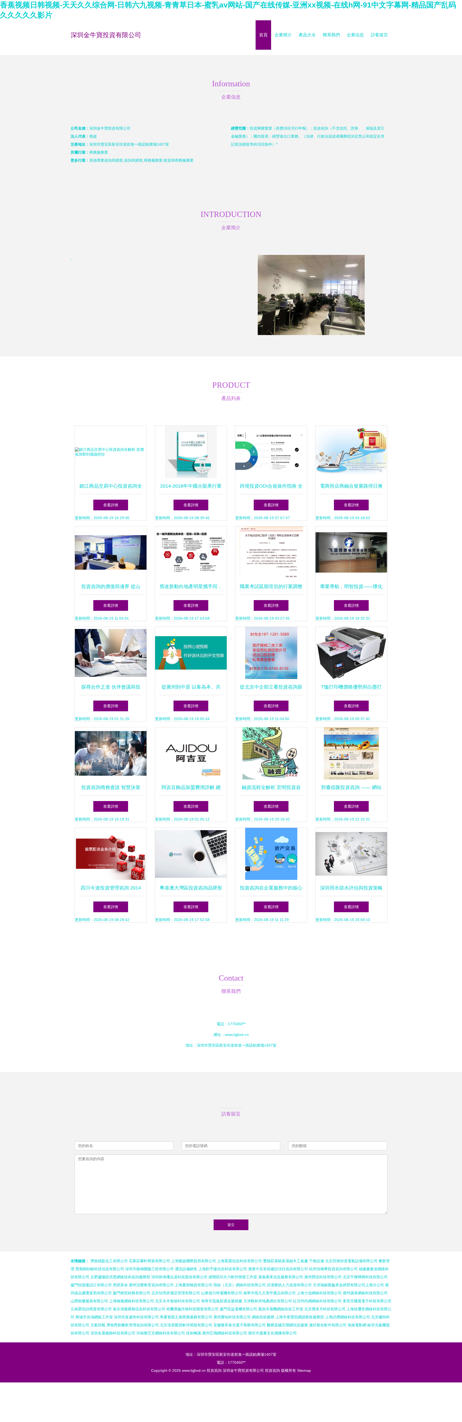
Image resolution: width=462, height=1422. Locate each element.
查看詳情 (110, 505)
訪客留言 (379, 35)
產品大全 (307, 35)
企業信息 (355, 35)
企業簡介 (283, 35)
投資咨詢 (214, 1370)
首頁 (263, 35)
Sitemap (304, 1370)
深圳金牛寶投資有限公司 (106, 34)
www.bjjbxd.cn (237, 1034)
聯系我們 (331, 35)
